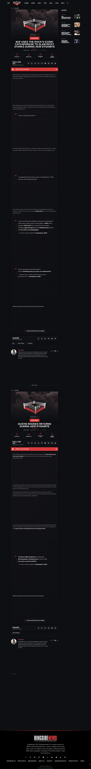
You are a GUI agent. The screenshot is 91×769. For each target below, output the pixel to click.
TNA (45, 3)
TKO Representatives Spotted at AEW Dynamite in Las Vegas (66, 17)
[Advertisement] (22, 163)
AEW (39, 3)
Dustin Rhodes (16, 632)
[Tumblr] (48, 757)
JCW (56, 3)
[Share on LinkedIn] (45, 338)
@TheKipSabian (23, 559)
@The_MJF (27, 225)
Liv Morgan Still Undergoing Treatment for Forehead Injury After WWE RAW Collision (66, 25)
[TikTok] (61, 757)
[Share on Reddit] (52, 338)
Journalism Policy (60, 760)
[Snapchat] (52, 63)
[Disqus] (34, 695)
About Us (42, 760)
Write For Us (22, 760)
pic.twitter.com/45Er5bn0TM (42, 271)
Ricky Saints (21, 343)
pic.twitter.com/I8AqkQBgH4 (30, 230)
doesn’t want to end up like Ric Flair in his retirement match (30, 528)
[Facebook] (28, 63)
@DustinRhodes (31, 557)
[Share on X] (42, 338)
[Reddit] (55, 63)
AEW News (17, 8)
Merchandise (32, 760)
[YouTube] (45, 63)
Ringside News (39, 211)
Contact (49, 760)
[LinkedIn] (38, 63)
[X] (32, 63)
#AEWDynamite (44, 227)
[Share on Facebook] (38, 338)
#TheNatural (22, 557)
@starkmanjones (30, 227)
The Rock (30, 343)
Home (26, 3)
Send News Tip (11, 760)
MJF (13, 343)
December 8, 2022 (41, 233)
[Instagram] (48, 63)
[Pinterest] (42, 63)
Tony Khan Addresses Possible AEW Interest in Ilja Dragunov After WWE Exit (66, 41)
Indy (62, 3)
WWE (33, 3)
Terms (82, 760)
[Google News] (35, 63)
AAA (50, 3)
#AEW (46, 223)
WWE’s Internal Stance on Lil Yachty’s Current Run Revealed (66, 33)
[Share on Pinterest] (48, 338)
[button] (67, 3)
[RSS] (65, 757)
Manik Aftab (26, 50)
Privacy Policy (73, 760)
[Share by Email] (55, 338)
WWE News (63, 22)
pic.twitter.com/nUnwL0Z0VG (27, 561)
